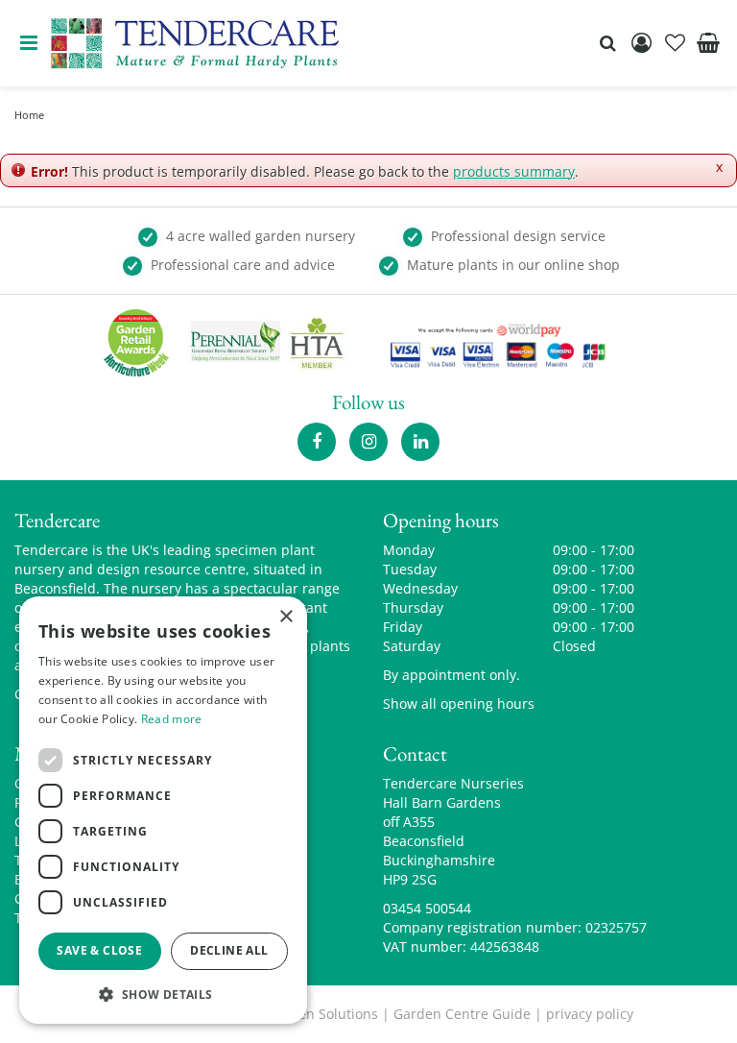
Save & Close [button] (99, 950)
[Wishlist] (674, 43)
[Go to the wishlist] (674, 43)
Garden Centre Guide (462, 1014)
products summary (514, 171)
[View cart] (708, 43)
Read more (171, 719)
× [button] (285, 617)
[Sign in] (641, 43)
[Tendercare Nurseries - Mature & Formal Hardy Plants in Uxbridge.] (195, 43)
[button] (163, 993)
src (607, 43)
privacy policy (589, 1014)
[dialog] (163, 810)
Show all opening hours (459, 703)
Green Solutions (326, 1014)
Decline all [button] (229, 950)
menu (28, 43)
